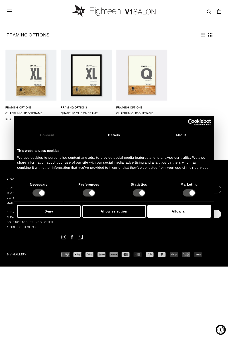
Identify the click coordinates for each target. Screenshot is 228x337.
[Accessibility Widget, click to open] (221, 330)
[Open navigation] (9, 11)
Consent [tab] (47, 135)
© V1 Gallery (16, 254)
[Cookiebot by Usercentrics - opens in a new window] (191, 122)
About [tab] (180, 135)
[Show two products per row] (203, 34)
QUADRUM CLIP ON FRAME (23, 113)
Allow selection (114, 211)
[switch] (89, 193)
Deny (49, 211)
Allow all (179, 211)
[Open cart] (219, 11)
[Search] (209, 11)
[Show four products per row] (210, 34)
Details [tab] (114, 135)
